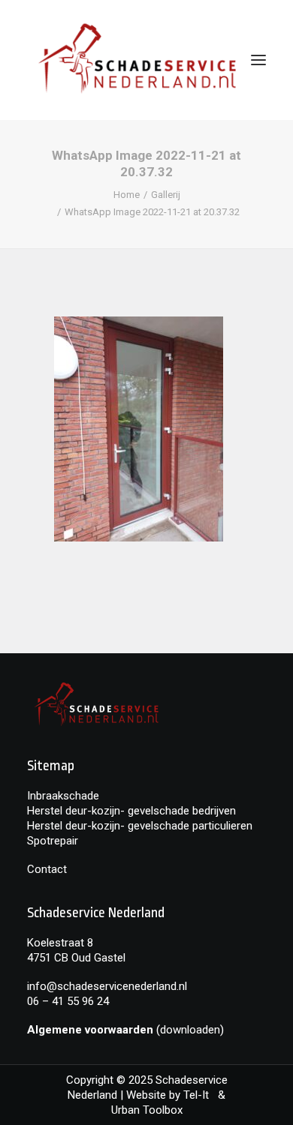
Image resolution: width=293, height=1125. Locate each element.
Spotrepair (52, 841)
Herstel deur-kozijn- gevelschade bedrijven (131, 811)
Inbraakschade (63, 795)
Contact (47, 869)
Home (126, 194)
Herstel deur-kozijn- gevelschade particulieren (139, 825)
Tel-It (200, 1095)
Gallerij (165, 194)
